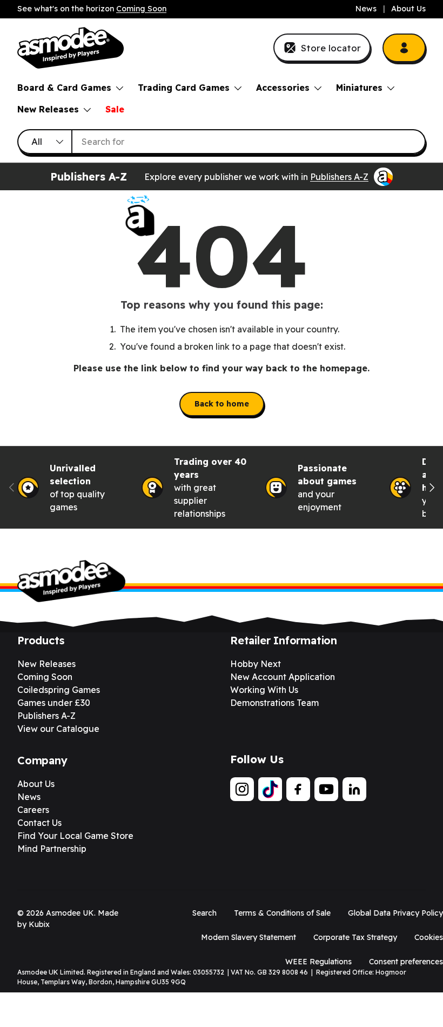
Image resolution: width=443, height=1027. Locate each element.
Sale (114, 109)
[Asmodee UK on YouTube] (326, 789)
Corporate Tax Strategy (355, 937)
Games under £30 (53, 702)
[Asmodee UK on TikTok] (270, 789)
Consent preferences (406, 961)
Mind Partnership (51, 848)
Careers (33, 809)
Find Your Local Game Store (75, 835)
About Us (408, 9)
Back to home (221, 404)
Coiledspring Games (58, 689)
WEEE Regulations (318, 961)
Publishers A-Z (339, 176)
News (366, 9)
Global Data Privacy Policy (395, 913)
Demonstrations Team (274, 702)
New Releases (46, 663)
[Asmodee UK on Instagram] (242, 789)
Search (204, 913)
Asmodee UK (70, 913)
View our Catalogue (58, 728)
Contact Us (39, 822)
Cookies (428, 937)
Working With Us (264, 689)
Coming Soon (141, 9)
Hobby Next (255, 663)
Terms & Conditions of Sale (282, 913)
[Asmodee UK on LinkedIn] (354, 789)
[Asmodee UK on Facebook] (298, 789)
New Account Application (282, 676)
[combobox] (221, 141)
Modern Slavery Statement (248, 937)
